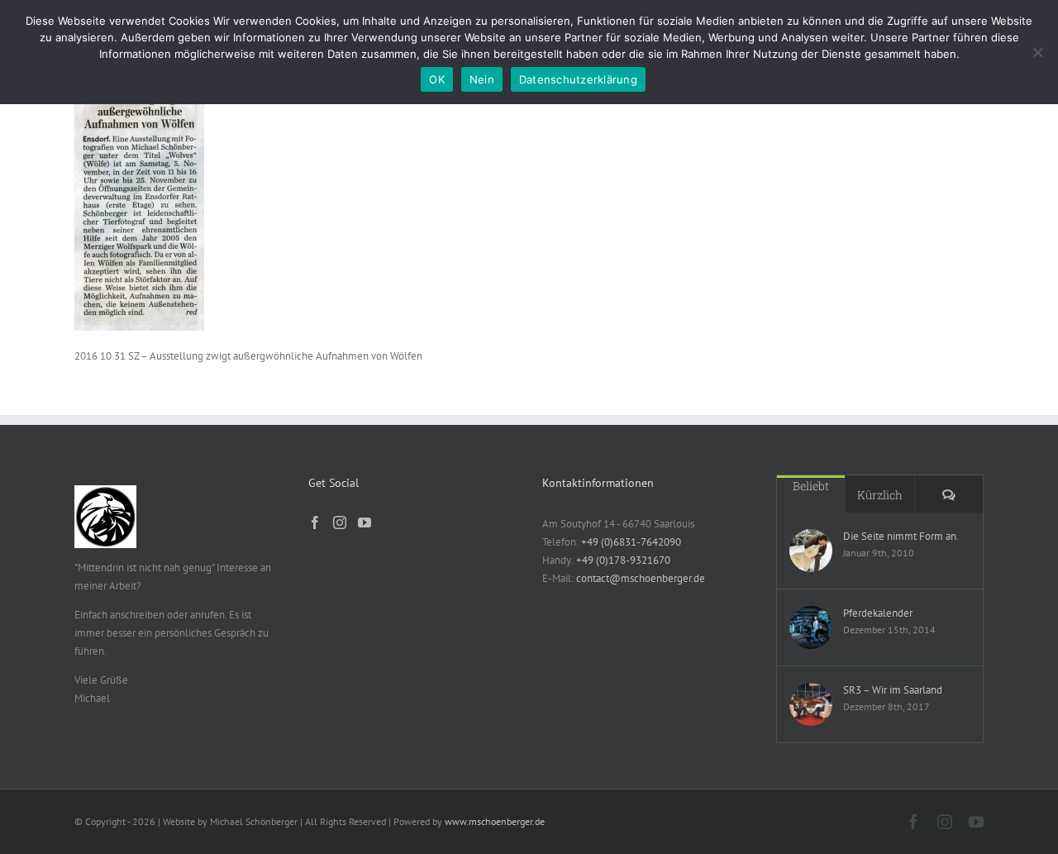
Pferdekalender (878, 613)
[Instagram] (339, 522)
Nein (481, 79)
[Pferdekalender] (810, 627)
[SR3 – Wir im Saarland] (810, 704)
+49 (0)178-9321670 (623, 560)
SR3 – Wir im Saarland (892, 690)
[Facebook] (315, 522)
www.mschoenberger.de (495, 821)
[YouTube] (364, 522)
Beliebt (811, 486)
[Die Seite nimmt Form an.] (810, 550)
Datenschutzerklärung (578, 79)
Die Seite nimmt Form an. (901, 536)
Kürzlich (880, 495)
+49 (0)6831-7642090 (631, 542)
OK (437, 79)
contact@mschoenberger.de (640, 578)
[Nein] (1037, 52)
